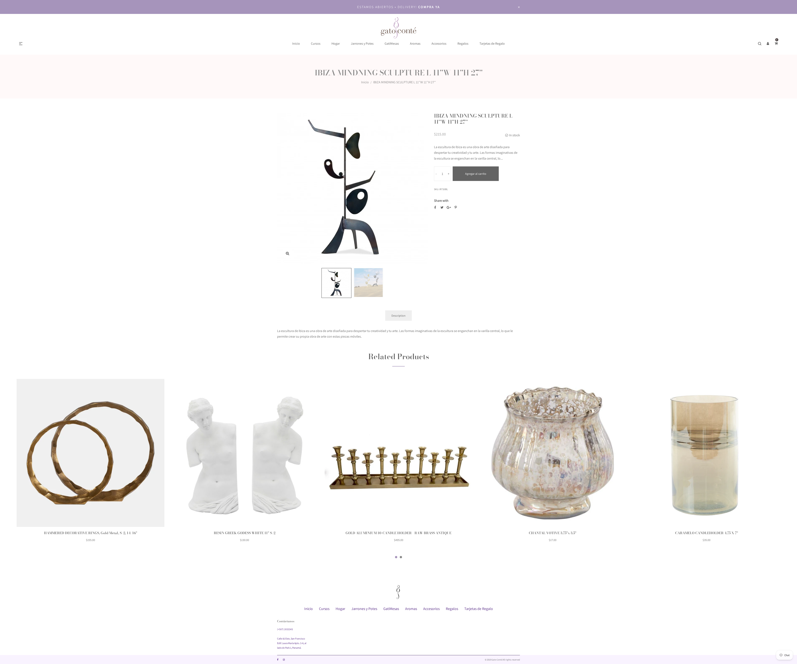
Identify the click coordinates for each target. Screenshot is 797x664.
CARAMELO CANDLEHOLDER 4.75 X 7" (706, 532)
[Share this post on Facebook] (435, 207)
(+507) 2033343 (285, 629)
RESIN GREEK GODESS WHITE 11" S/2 (244, 532)
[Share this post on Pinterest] (456, 207)
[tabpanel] (90, 463)
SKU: (436, 189)
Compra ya (429, 7)
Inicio (365, 82)
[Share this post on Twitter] (442, 207)
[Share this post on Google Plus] (449, 207)
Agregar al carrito (475, 174)
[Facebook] (277, 659)
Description (398, 315)
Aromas (411, 608)
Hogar (340, 608)
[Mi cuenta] (768, 43)
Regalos (452, 608)
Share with (441, 200)
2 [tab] (401, 557)
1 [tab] (396, 557)
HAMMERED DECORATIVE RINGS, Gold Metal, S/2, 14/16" (90, 532)
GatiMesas (391, 608)
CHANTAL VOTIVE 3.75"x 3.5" (552, 532)
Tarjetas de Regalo (478, 608)
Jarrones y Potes (364, 608)
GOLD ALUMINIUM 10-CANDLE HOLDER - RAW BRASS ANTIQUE (398, 532)
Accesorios (431, 608)
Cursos (324, 608)
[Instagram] (284, 659)
